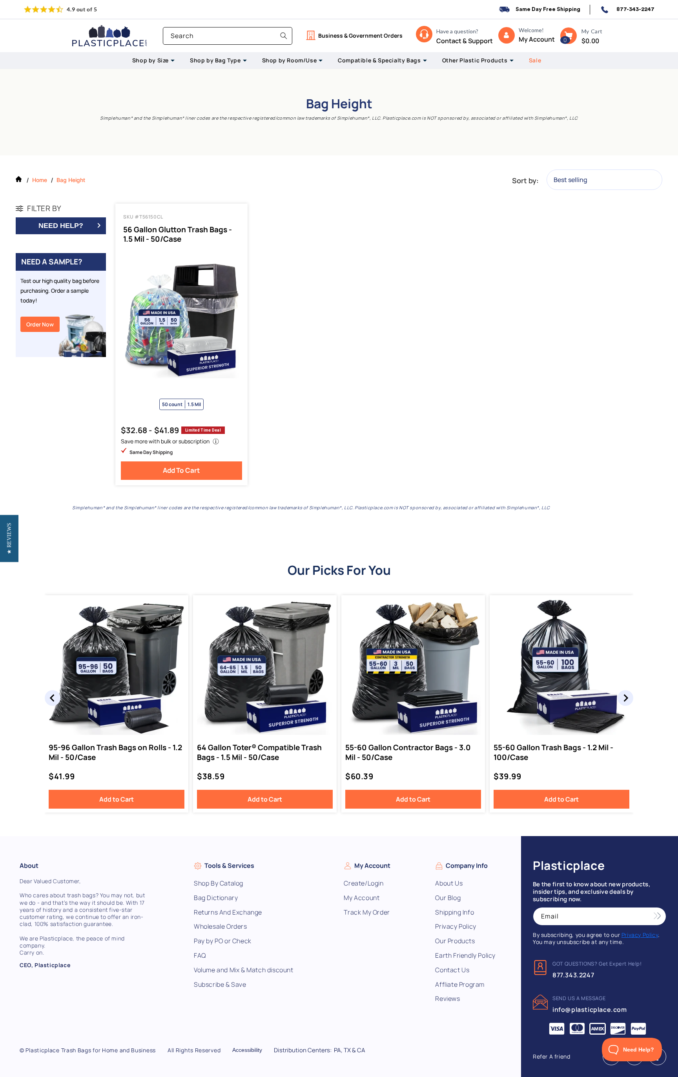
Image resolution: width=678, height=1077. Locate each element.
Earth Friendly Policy (465, 955)
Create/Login (363, 883)
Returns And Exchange (228, 912)
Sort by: (525, 180)
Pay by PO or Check (223, 941)
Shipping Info (454, 912)
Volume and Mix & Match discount (243, 970)
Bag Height (70, 180)
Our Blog (448, 898)
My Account (361, 898)
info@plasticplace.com (589, 1009)
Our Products (455, 941)
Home (39, 180)
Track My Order (367, 912)
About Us (449, 883)
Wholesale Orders (220, 926)
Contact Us (452, 970)
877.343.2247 (573, 975)
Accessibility (247, 1050)
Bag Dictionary (216, 898)
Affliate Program (460, 984)
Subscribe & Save (220, 984)
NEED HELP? (60, 226)
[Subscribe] (657, 916)
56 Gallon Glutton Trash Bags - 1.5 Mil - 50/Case (177, 234)
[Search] (283, 35)
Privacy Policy (455, 926)
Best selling (570, 179)
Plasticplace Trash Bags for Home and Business (91, 1050)
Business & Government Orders (360, 35)
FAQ (200, 955)
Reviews (447, 999)
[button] (568, 35)
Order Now (40, 324)
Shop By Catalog (218, 883)
